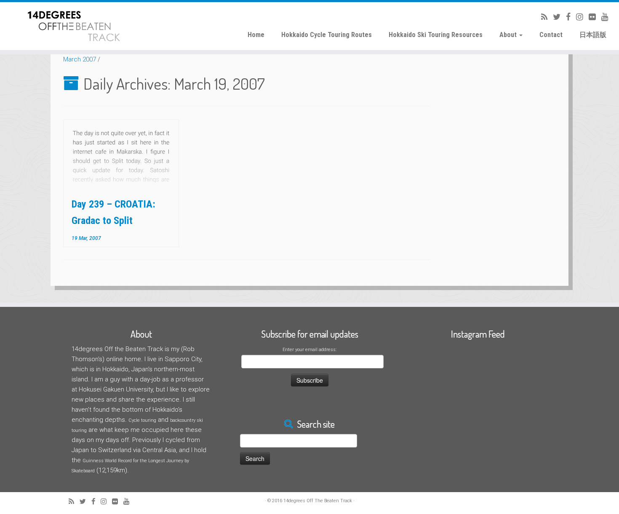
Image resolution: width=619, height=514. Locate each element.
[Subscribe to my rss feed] (541, 17)
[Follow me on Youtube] (602, 17)
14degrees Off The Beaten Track (317, 500)
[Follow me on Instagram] (577, 17)
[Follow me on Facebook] (565, 17)
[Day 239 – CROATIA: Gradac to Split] (121, 155)
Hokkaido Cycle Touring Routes (326, 35)
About (508, 35)
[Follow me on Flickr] (589, 17)
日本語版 (592, 35)
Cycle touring (142, 420)
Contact (551, 35)
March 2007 (79, 59)
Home (256, 35)
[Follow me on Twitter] (553, 17)
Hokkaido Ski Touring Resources (436, 35)
